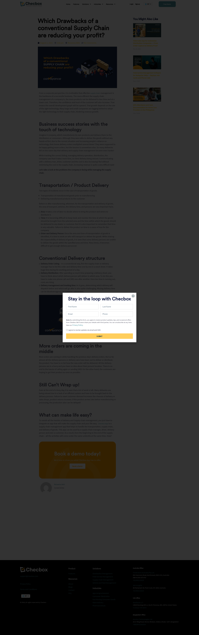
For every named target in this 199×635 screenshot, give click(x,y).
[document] (99, 317)
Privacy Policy (77, 325)
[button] (133, 296)
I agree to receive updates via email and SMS (84, 330)
